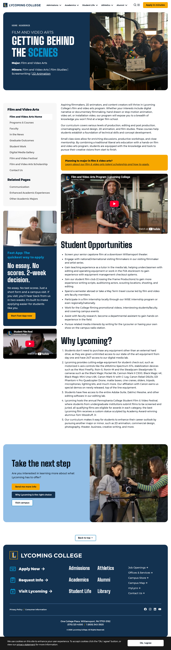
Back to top (84, 538)
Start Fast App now (21, 316)
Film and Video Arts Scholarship (29, 164)
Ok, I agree (145, 643)
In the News (17, 134)
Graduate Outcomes (22, 140)
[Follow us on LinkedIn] (155, 610)
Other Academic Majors (24, 198)
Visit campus (22, 502)
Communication (19, 186)
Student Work (18, 146)
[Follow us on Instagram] (150, 610)
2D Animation (41, 73)
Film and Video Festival (23, 158)
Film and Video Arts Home (26, 116)
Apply (155, 5)
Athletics (105, 5)
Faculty (14, 128)
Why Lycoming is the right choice (33, 494)
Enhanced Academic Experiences (30, 192)
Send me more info (25, 486)
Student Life (88, 5)
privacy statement (26, 644)
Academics (70, 5)
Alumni (120, 5)
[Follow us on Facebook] (145, 610)
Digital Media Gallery (22, 152)
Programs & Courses (22, 122)
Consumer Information (36, 609)
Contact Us (16, 170)
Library (104, 591)
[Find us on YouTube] (159, 610)
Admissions (52, 5)
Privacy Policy (16, 609)
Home (14, 25)
